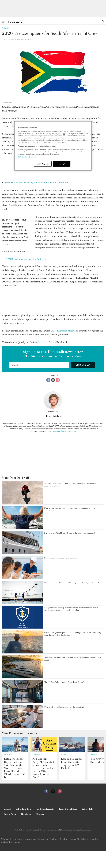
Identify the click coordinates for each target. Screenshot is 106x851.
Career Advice (37, 755)
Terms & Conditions (68, 809)
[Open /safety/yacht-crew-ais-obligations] (22, 727)
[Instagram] (58, 380)
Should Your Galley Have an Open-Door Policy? (64, 682)
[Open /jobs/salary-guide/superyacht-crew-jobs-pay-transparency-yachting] (22, 553)
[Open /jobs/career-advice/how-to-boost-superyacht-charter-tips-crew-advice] (22, 578)
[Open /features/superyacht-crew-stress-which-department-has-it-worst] (22, 602)
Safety (63, 755)
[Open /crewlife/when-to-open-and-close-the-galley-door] (22, 702)
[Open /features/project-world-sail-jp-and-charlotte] (15, 744)
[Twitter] (53, 380)
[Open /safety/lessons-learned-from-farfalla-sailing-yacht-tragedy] (72, 744)
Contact (7, 809)
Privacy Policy (88, 809)
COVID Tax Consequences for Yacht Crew (26, 259)
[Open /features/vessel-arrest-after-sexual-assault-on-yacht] (22, 677)
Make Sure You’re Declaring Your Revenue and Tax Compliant (36, 182)
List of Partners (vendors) (27, 157)
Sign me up (83, 364)
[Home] (15, 22)
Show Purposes (43, 164)
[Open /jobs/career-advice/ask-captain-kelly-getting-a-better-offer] (44, 744)
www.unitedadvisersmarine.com (64, 431)
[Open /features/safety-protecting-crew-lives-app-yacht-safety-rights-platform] (22, 627)
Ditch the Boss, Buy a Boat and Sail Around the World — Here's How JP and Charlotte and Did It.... (15, 768)
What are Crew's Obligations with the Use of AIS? (64, 707)
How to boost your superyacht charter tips (62, 558)
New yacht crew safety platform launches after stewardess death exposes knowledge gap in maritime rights (71, 608)
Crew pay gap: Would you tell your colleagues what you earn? (69, 533)
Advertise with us (23, 809)
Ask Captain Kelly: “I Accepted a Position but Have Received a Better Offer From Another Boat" (43, 768)
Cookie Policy (10, 814)
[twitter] (53, 791)
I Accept (62, 164)
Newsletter (26, 814)
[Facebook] (48, 380)
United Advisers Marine (62, 330)
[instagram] (60, 791)
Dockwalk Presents (45, 809)
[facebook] (46, 791)
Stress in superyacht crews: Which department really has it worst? (71, 583)
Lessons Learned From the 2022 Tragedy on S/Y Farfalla (71, 763)
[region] (53, 146)
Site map (40, 814)
